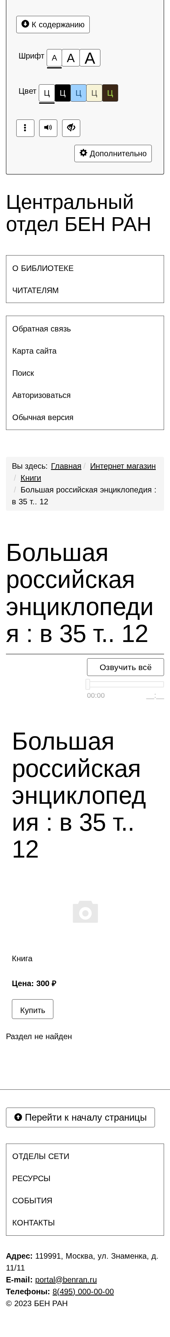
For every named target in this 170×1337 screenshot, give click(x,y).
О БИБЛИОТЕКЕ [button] (43, 268)
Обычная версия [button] (43, 417)
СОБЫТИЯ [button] (32, 1200)
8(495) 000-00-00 (83, 1291)
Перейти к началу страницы (84, 1117)
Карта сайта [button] (34, 351)
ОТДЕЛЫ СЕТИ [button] (40, 1156)
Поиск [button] (23, 373)
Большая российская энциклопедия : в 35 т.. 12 (80, 593)
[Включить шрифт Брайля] (25, 128)
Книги (31, 477)
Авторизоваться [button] (41, 395)
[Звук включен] (48, 128)
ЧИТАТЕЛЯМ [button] (35, 290)
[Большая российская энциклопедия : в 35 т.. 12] (85, 911)
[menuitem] (85, 268)
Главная (66, 466)
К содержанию (57, 24)
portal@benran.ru (66, 1279)
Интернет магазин (123, 466)
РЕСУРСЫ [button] (31, 1178)
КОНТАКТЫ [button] (33, 1222)
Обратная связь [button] (41, 328)
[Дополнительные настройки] (71, 128)
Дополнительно (117, 153)
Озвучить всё (126, 667)
